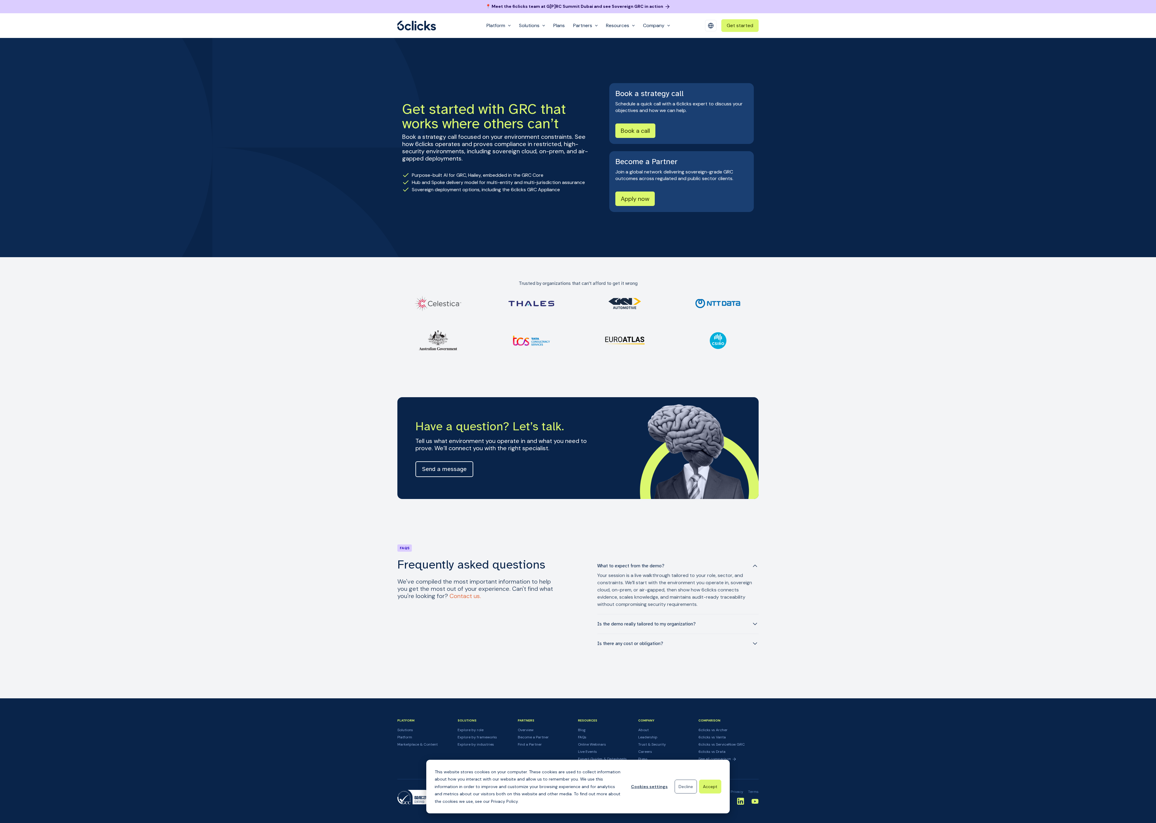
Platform (404, 737)
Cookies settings (649, 786)
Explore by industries (476, 744)
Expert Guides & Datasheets (602, 758)
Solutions (405, 730)
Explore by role (470, 730)
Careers (645, 751)
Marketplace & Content (417, 744)
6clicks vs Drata (712, 751)
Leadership (647, 737)
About (643, 730)
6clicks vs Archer (713, 730)
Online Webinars (592, 744)
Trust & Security (652, 744)
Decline (686, 786)
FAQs (582, 737)
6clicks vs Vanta (712, 737)
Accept (710, 786)
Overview (525, 730)
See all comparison (715, 758)
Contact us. (465, 596)
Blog (582, 730)
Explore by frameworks (477, 737)
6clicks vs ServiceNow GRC (721, 744)
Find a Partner (530, 744)
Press (643, 758)
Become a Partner (533, 737)
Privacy (737, 791)
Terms (753, 791)
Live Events (587, 751)
